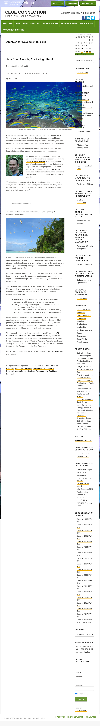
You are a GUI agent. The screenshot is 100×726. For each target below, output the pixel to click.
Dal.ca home (57, 3)
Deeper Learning (83, 309)
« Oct (77, 54)
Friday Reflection (75, 717)
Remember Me (83, 694)
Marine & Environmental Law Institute (84, 107)
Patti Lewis (53, 371)
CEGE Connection (25, 12)
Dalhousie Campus (84, 470)
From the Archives (84, 132)
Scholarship (81, 336)
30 (90, 51)
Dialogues (60, 717)
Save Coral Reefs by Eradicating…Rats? (29, 59)
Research (10, 374)
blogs (29, 3)
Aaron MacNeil (42, 366)
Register (78, 708)
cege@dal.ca (84, 652)
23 (90, 49)
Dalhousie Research (85, 86)
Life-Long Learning (84, 330)
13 (82, 46)
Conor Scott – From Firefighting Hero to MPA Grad (85, 361)
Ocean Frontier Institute (35, 161)
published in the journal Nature (47, 169)
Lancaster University (35, 333)
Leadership (81, 327)
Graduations (82, 324)
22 (87, 49)
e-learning (81, 312)
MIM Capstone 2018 (85, 489)
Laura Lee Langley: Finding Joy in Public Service (85, 383)
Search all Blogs (87, 3)
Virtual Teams (82, 342)
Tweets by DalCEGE (83, 440)
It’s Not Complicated (85, 264)
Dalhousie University (13, 3)
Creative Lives (82, 72)
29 (87, 51)
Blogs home (72, 3)
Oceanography (42, 371)
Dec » (83, 54)
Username (79, 677)
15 (87, 46)
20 (82, 49)
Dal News (55, 351)
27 (82, 51)
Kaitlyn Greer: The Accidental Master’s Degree (85, 369)
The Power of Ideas (85, 184)
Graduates (91, 717)
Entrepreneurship (84, 315)
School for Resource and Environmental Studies (85, 115)
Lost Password (81, 710)
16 (90, 46)
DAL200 (80, 666)
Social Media (82, 339)
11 (76, 46)
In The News (82, 298)
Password (79, 685)
